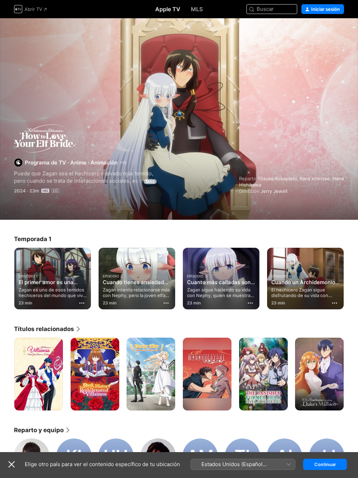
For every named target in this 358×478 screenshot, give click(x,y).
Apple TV (167, 9)
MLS (197, 9)
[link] (47, 329)
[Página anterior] (7, 277)
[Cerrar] (11, 464)
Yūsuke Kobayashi (277, 178)
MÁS (150, 181)
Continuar (325, 464)
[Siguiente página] (351, 277)
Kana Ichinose (315, 178)
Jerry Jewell (274, 191)
